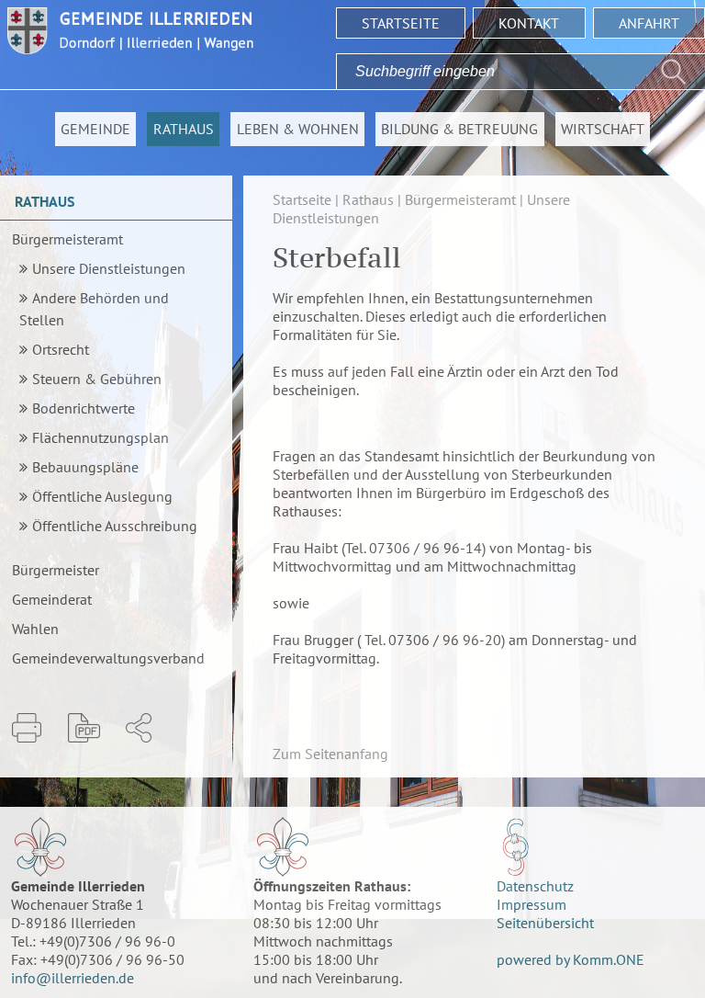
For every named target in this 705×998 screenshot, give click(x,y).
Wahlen (35, 628)
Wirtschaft (602, 128)
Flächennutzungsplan (100, 437)
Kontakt (528, 23)
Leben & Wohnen (298, 128)
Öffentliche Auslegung (102, 496)
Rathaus (183, 128)
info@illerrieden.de (72, 978)
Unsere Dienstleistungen (108, 268)
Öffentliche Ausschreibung (114, 525)
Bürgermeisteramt (67, 239)
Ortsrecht (60, 349)
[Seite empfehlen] (138, 728)
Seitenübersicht (545, 922)
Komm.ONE (608, 959)
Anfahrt (649, 23)
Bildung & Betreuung (459, 128)
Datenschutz (535, 886)
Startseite (401, 23)
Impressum (531, 904)
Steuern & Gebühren (97, 378)
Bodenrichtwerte (83, 408)
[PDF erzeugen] (84, 728)
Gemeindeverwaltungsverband (108, 658)
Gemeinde (95, 128)
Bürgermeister (55, 570)
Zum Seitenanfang (330, 753)
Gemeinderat (52, 599)
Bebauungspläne (85, 467)
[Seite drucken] (26, 728)
